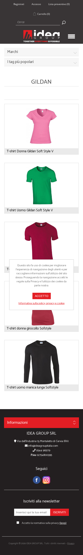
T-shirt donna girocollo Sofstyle (29, 328)
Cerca (63, 22)
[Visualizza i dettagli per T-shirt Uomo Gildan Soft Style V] (42, 185)
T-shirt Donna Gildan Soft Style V (30, 151)
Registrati (18, 4)
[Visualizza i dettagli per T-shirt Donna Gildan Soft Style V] (42, 126)
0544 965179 (42, 450)
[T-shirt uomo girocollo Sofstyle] (42, 244)
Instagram (46, 480)
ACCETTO (41, 296)
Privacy (70, 543)
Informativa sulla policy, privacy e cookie (41, 303)
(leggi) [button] (62, 523)
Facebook (36, 480)
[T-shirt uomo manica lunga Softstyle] (42, 362)
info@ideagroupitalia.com (43, 446)
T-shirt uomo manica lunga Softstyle (32, 387)
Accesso (36, 4)
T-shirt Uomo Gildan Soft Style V (30, 210)
